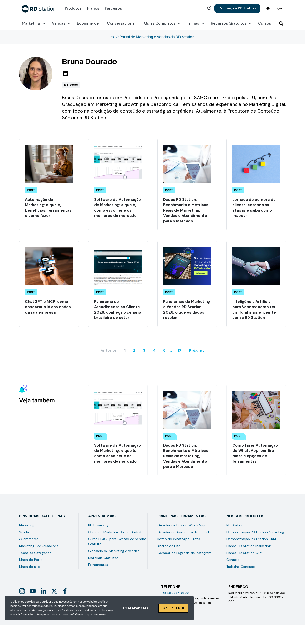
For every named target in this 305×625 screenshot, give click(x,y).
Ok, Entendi (173, 608)
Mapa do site (29, 566)
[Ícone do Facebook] (65, 591)
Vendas (24, 532)
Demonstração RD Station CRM (251, 539)
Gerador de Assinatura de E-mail (183, 532)
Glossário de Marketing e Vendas (113, 551)
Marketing (26, 525)
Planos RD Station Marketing (248, 546)
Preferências (135, 607)
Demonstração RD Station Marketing (255, 532)
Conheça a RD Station (237, 8)
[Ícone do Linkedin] (43, 591)
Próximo (197, 350)
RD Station (234, 525)
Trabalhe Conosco (240, 566)
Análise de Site (168, 546)
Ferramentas (98, 565)
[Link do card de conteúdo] (49, 184)
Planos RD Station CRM (244, 553)
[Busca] (281, 23)
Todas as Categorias (35, 553)
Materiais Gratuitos (103, 558)
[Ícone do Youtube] (33, 591)
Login (277, 8)
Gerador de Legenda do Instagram (184, 553)
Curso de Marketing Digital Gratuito (116, 532)
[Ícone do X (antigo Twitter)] (54, 591)
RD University (98, 525)
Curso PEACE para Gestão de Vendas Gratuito (117, 541)
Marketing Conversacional (39, 546)
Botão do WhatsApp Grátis (178, 539)
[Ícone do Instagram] (22, 591)
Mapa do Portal (31, 560)
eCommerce (29, 539)
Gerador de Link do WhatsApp (181, 525)
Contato (233, 560)
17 (179, 350)
